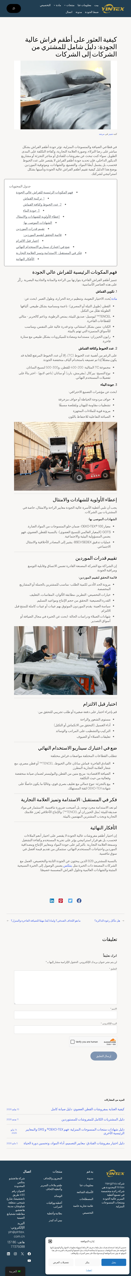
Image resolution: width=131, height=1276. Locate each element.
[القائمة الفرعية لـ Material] (54, 5)
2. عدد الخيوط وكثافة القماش (42, 204)
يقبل (114, 1262)
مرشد (101, 133)
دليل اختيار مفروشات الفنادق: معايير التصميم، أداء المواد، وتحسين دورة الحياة (74, 1143)
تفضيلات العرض (61, 1262)
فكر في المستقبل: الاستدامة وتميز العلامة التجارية (49, 253)
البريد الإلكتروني (109, 1023)
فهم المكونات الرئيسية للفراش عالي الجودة (44, 192)
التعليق (113, 968)
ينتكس (67, 865)
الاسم (113, 1008)
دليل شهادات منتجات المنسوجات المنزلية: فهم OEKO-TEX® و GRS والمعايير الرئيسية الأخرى (75, 1131)
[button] (50, 1241)
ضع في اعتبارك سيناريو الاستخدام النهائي (43, 247)
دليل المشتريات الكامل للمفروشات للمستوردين (93, 1119)
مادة (114, 298)
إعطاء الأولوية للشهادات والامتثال (38, 216)
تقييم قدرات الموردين (30, 229)
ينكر (87, 1262)
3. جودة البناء (31, 210)
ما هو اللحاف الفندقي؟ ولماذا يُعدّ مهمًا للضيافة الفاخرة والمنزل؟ (46, 920)
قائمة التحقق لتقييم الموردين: (42, 235)
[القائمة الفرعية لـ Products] (65, 5)
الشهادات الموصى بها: (37, 222)
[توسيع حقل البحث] (14, 8)
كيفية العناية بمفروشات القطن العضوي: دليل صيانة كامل (87, 1109)
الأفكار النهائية (25, 259)
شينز (110, 133)
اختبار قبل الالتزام (27, 241)
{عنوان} (89, 1270)
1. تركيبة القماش (33, 198)
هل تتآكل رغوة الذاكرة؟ (107, 920)
